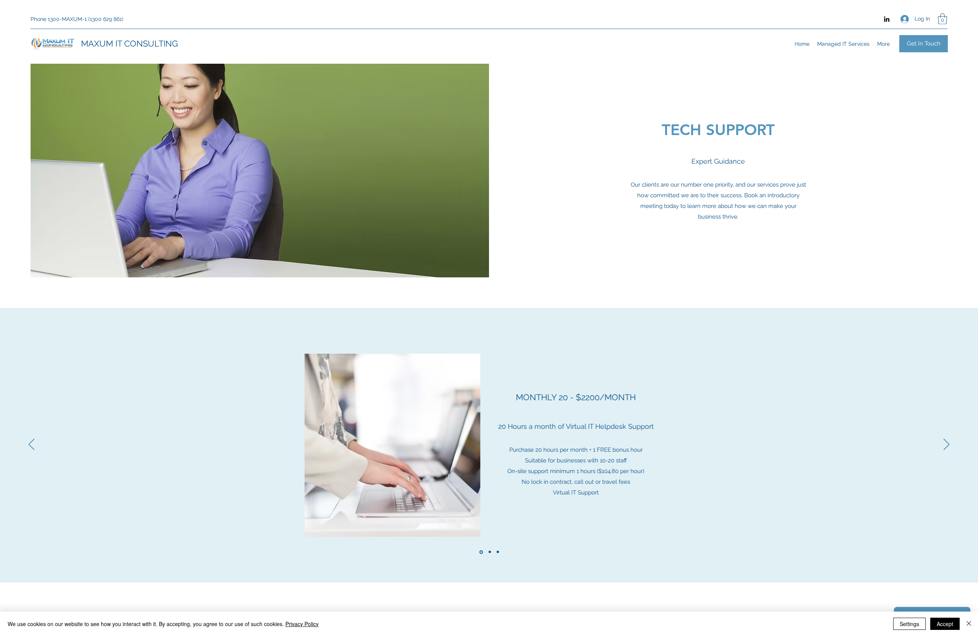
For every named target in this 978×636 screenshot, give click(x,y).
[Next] (946, 445)
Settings (909, 624)
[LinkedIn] (887, 19)
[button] (942, 18)
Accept (945, 624)
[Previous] (31, 445)
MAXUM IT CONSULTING (129, 43)
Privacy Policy (302, 624)
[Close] (968, 624)
